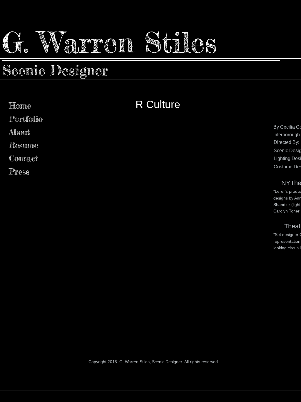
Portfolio (26, 119)
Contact (23, 158)
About (19, 132)
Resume (23, 145)
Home (20, 106)
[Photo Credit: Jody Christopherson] (222, 145)
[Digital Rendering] (93, 145)
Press (19, 172)
